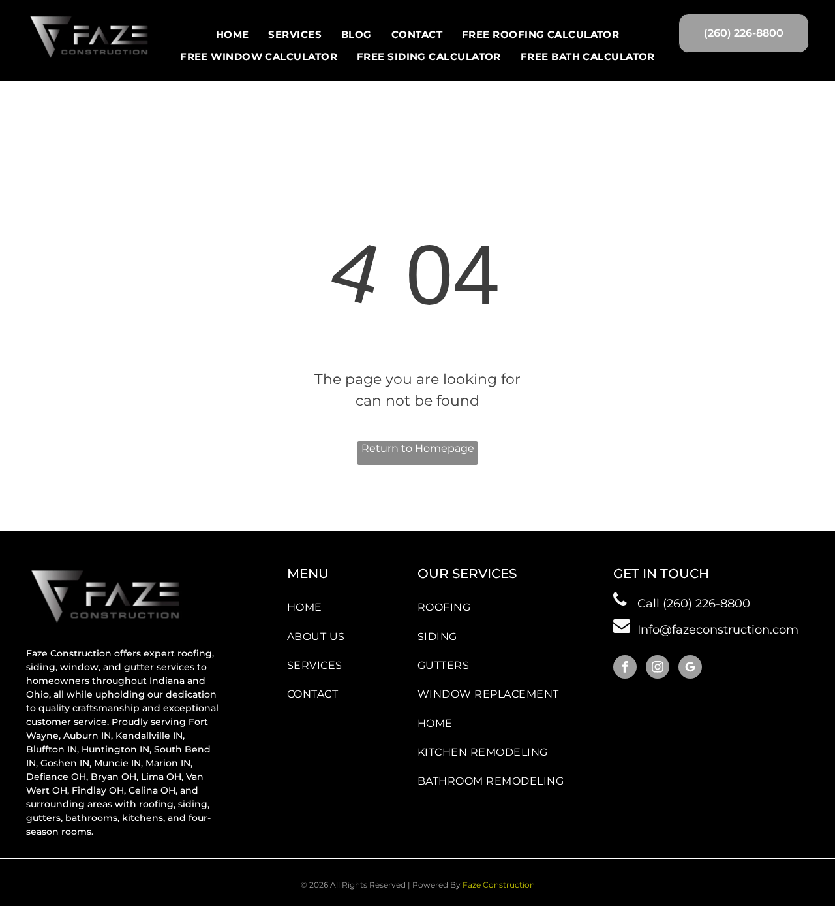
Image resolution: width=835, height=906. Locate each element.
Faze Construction (499, 885)
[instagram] (657, 668)
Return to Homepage (417, 448)
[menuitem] (232, 35)
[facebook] (625, 668)
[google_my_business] (690, 668)
